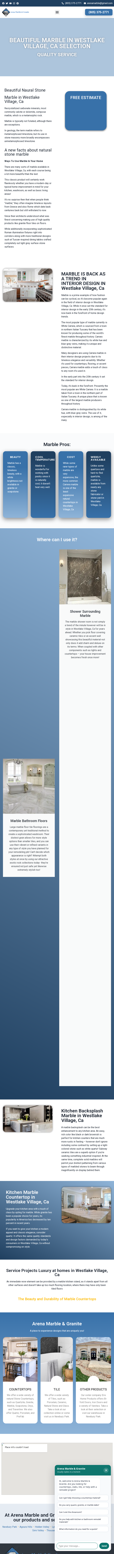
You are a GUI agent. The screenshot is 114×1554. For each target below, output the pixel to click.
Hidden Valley (42, 1526)
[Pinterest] (17, 3)
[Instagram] (14, 3)
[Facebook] (3, 3)
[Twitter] (7, 3)
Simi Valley (38, 1530)
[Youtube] (10, 3)
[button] (57, 12)
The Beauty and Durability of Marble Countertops (57, 1299)
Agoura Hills (25, 1526)
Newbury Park (10, 1526)
